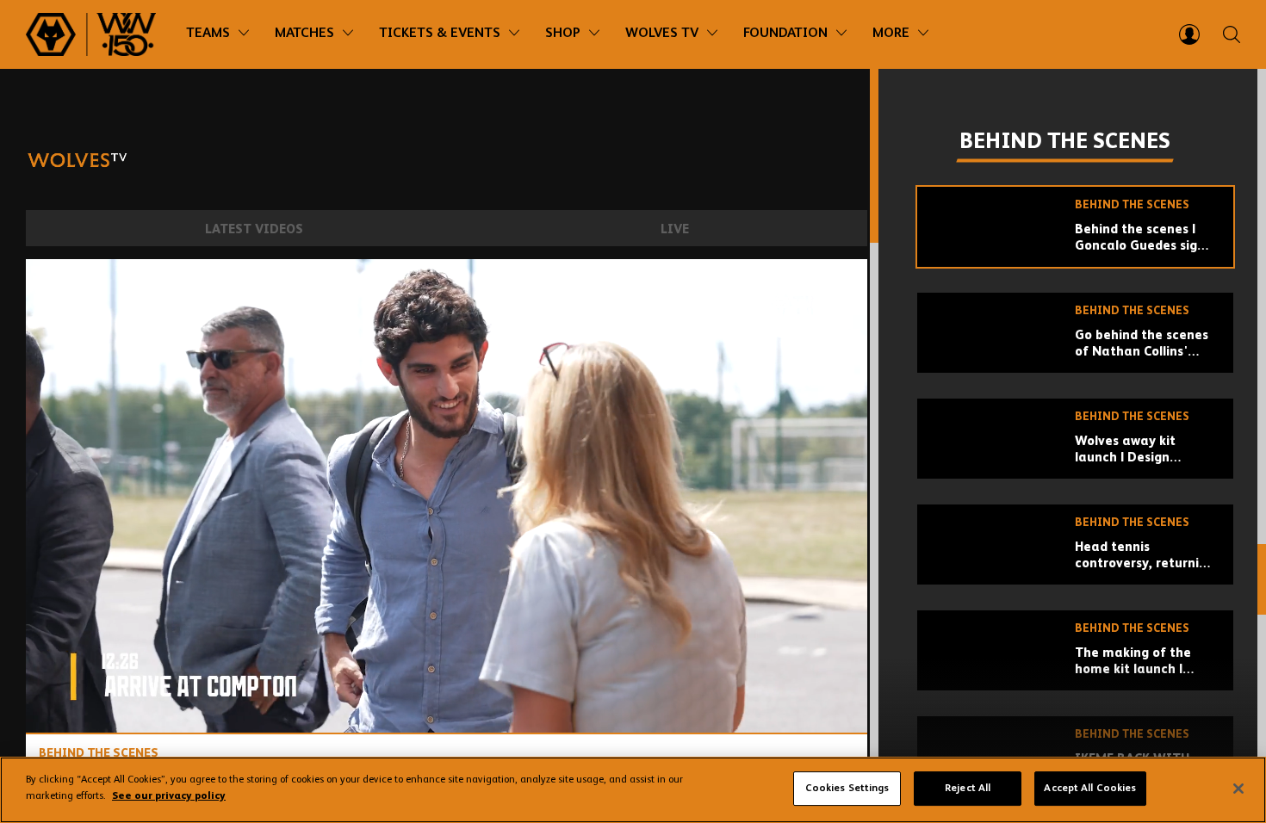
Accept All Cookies (1090, 788)
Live (675, 229)
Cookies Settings (847, 788)
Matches (304, 33)
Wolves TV (661, 33)
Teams (208, 33)
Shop (562, 33)
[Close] (1238, 789)
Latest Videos (254, 229)
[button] (451, 500)
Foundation (785, 33)
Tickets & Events (439, 33)
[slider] (446, 674)
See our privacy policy (169, 796)
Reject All (967, 788)
